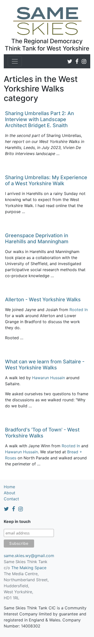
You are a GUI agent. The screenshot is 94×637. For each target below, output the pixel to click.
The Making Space (28, 567)
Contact (11, 498)
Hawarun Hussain (48, 377)
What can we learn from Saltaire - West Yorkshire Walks (44, 365)
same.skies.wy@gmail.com (29, 555)
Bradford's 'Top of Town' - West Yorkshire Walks (42, 433)
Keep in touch (17, 521)
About (9, 492)
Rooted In (78, 309)
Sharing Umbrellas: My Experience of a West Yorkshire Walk (46, 180)
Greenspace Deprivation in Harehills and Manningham (36, 238)
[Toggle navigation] (15, 61)
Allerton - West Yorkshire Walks (43, 300)
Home (9, 486)
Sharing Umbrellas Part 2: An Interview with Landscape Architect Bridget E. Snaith (39, 119)
